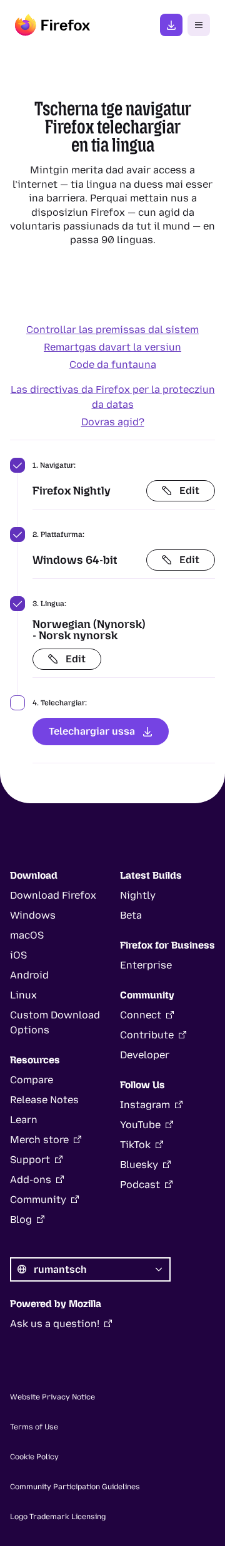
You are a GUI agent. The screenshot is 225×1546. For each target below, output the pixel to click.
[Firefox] (52, 24)
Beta (131, 915)
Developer (144, 1055)
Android (29, 975)
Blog (21, 1219)
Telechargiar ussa (92, 731)
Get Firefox (171, 25)
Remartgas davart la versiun (112, 347)
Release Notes (44, 1100)
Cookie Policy (34, 1456)
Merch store (39, 1140)
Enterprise (146, 965)
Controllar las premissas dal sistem (112, 330)
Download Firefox (53, 895)
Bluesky (139, 1165)
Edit (189, 490)
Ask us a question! (54, 1324)
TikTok (135, 1145)
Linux (23, 995)
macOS (27, 935)
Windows (33, 915)
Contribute (147, 1035)
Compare (31, 1080)
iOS (18, 955)
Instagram (145, 1105)
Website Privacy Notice (52, 1397)
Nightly (138, 895)
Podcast (140, 1185)
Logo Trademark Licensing (58, 1516)
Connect (140, 1015)
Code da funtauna (112, 364)
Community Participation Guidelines (75, 1486)
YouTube (140, 1125)
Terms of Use (34, 1427)
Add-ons (30, 1180)
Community (38, 1199)
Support (30, 1160)
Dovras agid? (112, 422)
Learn (24, 1120)
